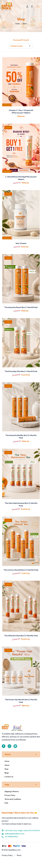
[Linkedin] (15, 746)
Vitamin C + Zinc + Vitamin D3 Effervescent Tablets (21, 111)
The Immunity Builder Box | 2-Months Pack (21, 436)
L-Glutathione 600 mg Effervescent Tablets (21, 178)
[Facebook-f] (3, 746)
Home (17, 24)
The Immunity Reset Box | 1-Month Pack (21, 307)
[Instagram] (9, 746)
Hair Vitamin (21, 243)
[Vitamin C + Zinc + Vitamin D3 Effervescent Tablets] (21, 81)
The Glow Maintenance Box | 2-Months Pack (21, 504)
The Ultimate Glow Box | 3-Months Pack (21, 635)
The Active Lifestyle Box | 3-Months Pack (21, 570)
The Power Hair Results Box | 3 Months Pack (21, 700)
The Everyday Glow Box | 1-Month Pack (21, 371)
